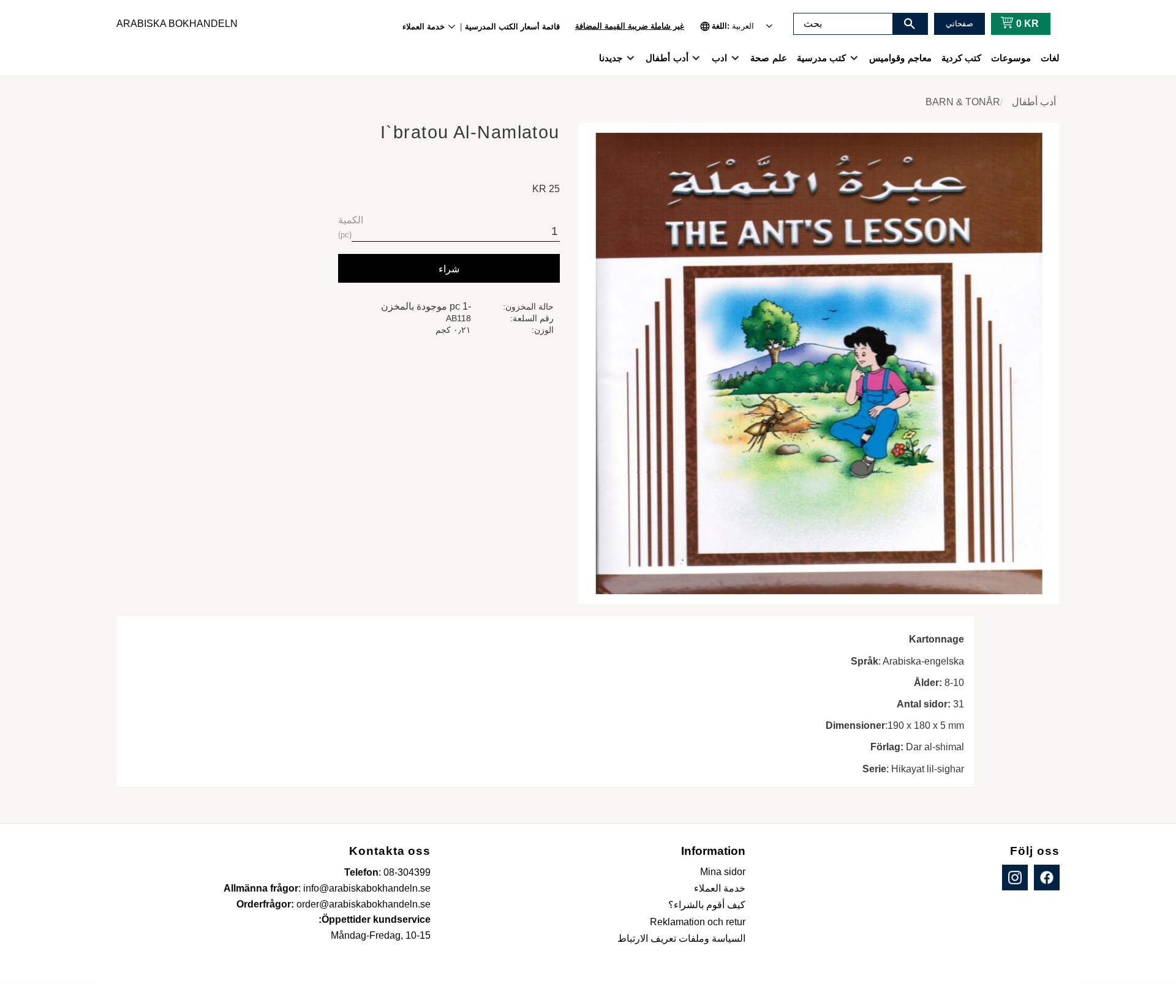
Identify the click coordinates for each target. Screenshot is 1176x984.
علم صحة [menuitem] (768, 58)
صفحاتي (959, 23)
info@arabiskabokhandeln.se (367, 888)
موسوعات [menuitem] (1011, 58)
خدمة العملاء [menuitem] (423, 26)
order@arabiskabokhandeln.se (363, 904)
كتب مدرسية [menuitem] (821, 58)
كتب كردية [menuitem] (961, 58)
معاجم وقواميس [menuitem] (900, 58)
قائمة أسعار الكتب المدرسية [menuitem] (512, 26)
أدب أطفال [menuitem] (667, 58)
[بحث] (909, 23)
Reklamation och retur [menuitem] (697, 922)
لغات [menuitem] (1050, 58)
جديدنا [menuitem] (610, 58)
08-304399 (407, 872)
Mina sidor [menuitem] (722, 872)
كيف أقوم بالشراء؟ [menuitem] (706, 905)
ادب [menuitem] (719, 58)
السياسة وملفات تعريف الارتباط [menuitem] (681, 938)
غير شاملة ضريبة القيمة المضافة (629, 26)
